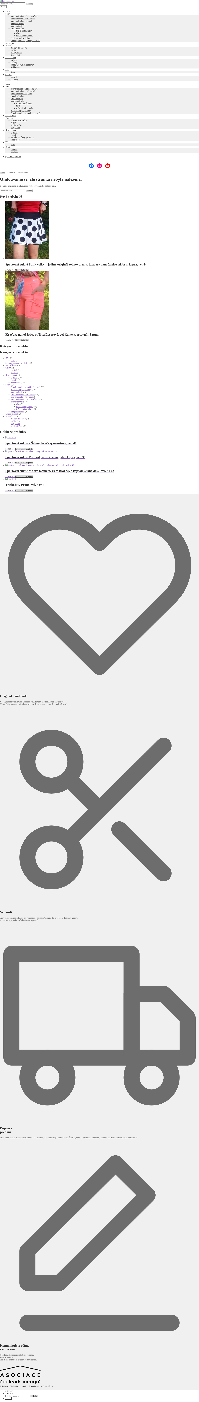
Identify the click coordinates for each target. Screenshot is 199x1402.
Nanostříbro (10, 43)
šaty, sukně (15, 55)
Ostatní (8, 74)
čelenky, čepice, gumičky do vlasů (25, 40)
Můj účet (9, 1391)
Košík (8, 1398)
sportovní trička (17, 28)
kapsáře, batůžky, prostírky (22, 65)
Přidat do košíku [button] (22, 270)
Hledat (29, 4)
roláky (13, 50)
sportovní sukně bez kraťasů (23, 19)
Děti (7, 69)
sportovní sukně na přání (21, 21)
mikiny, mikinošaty (19, 48)
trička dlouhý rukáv (24, 36)
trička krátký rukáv (24, 31)
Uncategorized (11, 414)
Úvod (7, 11)
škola (13, 72)
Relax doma (10, 57)
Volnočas (9, 45)
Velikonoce (15, 67)
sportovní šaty (17, 26)
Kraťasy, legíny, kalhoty (21, 38)
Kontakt (32, 1386)
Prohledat (9, 1393)
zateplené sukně (17, 23)
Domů (2, 173)
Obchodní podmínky (18, 1386)
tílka (18, 33)
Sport (7, 14)
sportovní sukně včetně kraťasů (24, 16)
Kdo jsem (4, 1386)
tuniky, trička (16, 53)
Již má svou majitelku (24, 449)
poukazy (14, 79)
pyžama (14, 60)
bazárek (14, 77)
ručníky (14, 62)
